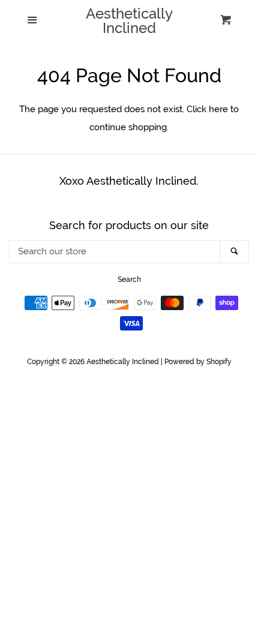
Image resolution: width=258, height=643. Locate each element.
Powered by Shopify (198, 361)
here (218, 109)
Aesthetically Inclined (129, 21)
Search (129, 279)
